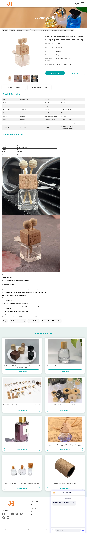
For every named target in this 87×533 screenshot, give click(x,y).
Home (5, 30)
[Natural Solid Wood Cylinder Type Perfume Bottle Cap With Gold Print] (22, 429)
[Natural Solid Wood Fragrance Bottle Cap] (65, 390)
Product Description (39, 87)
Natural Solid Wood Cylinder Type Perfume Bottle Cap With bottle (22, 483)
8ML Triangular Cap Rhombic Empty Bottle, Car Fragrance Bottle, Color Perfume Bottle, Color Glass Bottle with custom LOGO (65, 444)
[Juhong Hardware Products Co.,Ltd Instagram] (8, 514)
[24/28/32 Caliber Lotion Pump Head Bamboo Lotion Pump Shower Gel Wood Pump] (22, 390)
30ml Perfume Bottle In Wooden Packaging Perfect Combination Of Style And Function (22, 366)
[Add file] (53, 530)
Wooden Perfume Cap (23, 30)
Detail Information (13, 87)
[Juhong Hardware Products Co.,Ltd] (10, 4)
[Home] (11, 505)
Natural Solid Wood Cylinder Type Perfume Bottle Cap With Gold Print (22, 444)
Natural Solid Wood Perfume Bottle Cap (65, 483)
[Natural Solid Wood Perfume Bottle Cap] (65, 469)
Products (12, 30)
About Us (34, 505)
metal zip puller (34, 321)
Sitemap (13, 529)
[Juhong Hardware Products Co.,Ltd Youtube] (16, 514)
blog (32, 511)
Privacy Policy (5, 529)
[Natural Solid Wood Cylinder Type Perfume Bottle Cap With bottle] (22, 469)
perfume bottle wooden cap (51, 321)
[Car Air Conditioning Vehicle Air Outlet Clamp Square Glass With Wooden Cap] (22, 53)
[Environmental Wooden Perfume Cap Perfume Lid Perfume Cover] (65, 351)
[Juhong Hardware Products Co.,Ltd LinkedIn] (12, 514)
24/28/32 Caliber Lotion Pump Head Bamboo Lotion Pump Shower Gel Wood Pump (22, 405)
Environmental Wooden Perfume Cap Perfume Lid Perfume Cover (65, 365)
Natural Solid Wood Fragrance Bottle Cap (65, 404)
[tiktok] (21, 514)
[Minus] (83, 493)
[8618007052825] (3, 518)
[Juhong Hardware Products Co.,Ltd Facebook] (3, 514)
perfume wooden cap (18, 321)
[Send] (82, 530)
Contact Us (34, 515)
